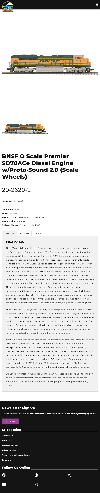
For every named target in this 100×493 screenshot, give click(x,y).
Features (24, 233)
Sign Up (10, 421)
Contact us (7, 435)
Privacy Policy (9, 450)
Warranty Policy (10, 445)
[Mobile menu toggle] (97, 4)
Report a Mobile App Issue (16, 455)
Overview (9, 233)
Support (38, 233)
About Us (7, 440)
